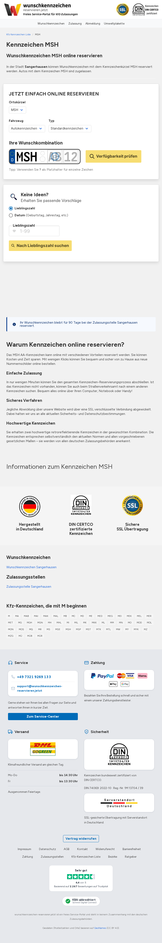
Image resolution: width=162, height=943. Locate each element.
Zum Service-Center (43, 716)
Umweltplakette (114, 23)
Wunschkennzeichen (51, 23)
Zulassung (75, 23)
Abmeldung (92, 23)
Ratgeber (130, 856)
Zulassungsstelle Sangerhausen (28, 587)
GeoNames (100, 928)
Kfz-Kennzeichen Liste (86, 856)
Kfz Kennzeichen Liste (18, 34)
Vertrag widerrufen (81, 839)
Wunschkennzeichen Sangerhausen (31, 567)
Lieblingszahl (24, 225)
